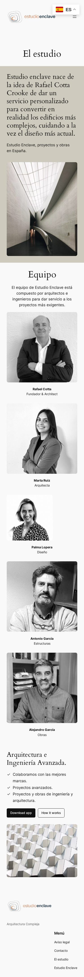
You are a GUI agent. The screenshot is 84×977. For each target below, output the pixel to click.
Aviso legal (62, 942)
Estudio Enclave (65, 968)
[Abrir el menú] (74, 16)
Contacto (61, 950)
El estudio (61, 959)
